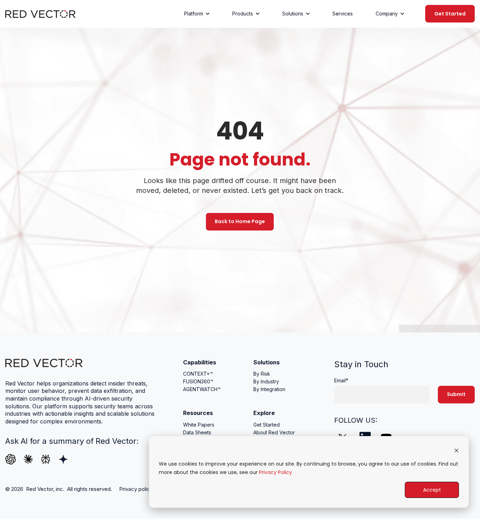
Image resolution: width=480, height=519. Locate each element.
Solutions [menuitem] (266, 362)
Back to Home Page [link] (240, 221)
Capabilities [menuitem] (199, 362)
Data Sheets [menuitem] (197, 432)
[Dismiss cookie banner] (456, 450)
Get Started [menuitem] (266, 425)
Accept (432, 489)
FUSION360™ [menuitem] (198, 381)
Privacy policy (136, 489)
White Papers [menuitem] (198, 425)
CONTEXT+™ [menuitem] (198, 374)
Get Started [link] (450, 13)
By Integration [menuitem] (269, 389)
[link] (40, 13)
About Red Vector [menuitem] (274, 432)
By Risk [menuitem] (261, 374)
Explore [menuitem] (264, 412)
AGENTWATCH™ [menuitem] (202, 389)
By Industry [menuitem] (266, 381)
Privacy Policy (275, 472)
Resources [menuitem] (198, 412)
